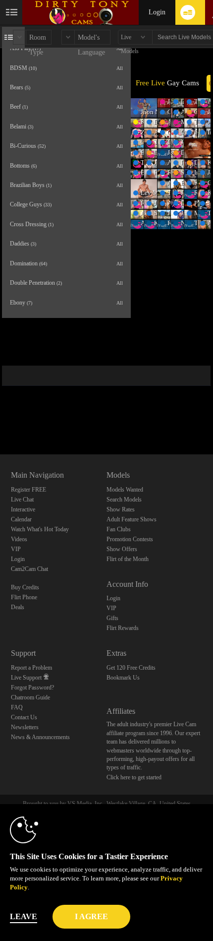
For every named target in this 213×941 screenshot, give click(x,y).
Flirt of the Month (127, 559)
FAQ (17, 707)
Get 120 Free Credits (131, 667)
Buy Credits (25, 587)
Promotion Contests (129, 539)
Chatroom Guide (30, 697)
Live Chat (22, 499)
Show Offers (121, 549)
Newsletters (25, 727)
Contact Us (24, 717)
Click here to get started (133, 777)
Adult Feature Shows (131, 519)
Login (157, 12)
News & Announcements (40, 737)
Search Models (124, 499)
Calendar (21, 519)
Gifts (112, 618)
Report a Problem (31, 667)
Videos (19, 539)
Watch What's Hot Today (40, 529)
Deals (17, 607)
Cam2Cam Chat (29, 568)
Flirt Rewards (122, 628)
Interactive (23, 509)
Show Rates (120, 509)
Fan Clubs (118, 529)
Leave (23, 916)
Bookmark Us (123, 677)
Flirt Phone (24, 597)
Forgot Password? (32, 687)
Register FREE (28, 489)
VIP (16, 549)
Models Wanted (124, 489)
